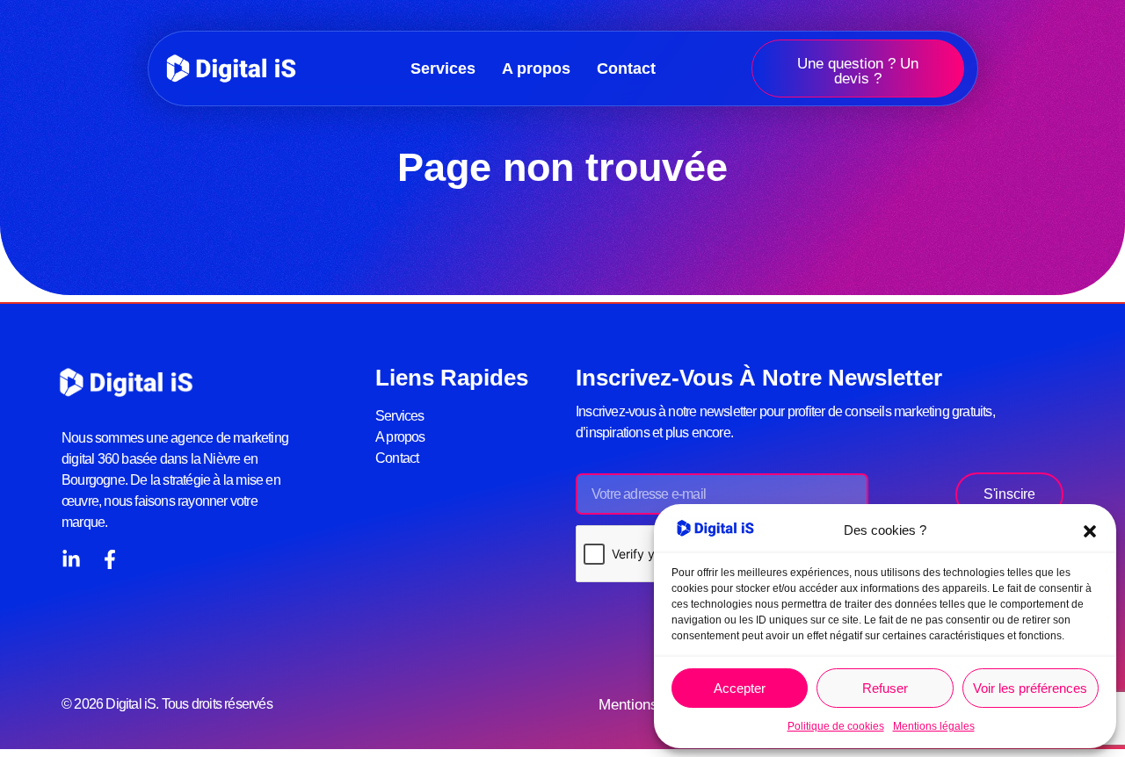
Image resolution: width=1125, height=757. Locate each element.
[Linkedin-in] (71, 559)
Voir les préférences (1030, 688)
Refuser (885, 688)
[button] (1090, 531)
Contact (626, 68)
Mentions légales (934, 726)
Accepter (740, 688)
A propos (536, 68)
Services (442, 68)
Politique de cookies (836, 726)
